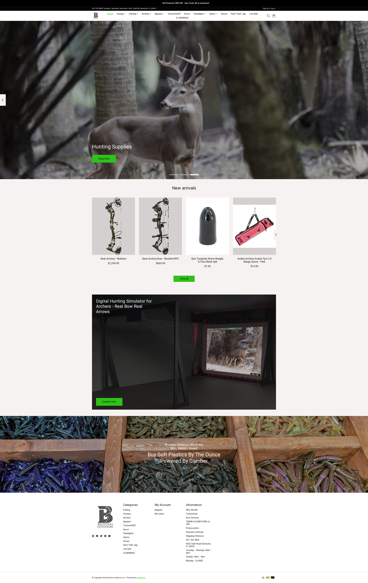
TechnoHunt (192, 513)
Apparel (127, 521)
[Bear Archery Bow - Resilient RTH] (160, 226)
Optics (126, 537)
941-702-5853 (192, 540)
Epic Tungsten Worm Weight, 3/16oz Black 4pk (207, 260)
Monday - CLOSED (194, 560)
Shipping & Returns (195, 536)
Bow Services (192, 517)
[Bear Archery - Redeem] (113, 226)
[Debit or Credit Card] (273, 577)
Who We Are (192, 510)
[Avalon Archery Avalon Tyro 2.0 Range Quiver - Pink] (254, 226)
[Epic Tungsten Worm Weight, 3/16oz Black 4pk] (207, 226)
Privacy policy (192, 528)
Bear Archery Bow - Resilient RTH (160, 258)
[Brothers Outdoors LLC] (96, 16)
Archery (127, 517)
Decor (187, 14)
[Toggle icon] (268, 15)
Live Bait (253, 14)
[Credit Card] (263, 577)
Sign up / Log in (269, 8)
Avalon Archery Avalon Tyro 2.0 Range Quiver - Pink (254, 260)
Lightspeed (140, 578)
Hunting (127, 513)
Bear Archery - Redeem (113, 258)
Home (110, 14)
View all (184, 278)
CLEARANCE (182, 18)
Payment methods (194, 532)
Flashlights (128, 533)
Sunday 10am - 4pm (195, 556)
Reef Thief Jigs (238, 14)
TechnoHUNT (174, 14)
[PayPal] (268, 577)
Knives (224, 14)
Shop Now (104, 158)
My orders (159, 513)
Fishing (126, 510)
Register (158, 510)
